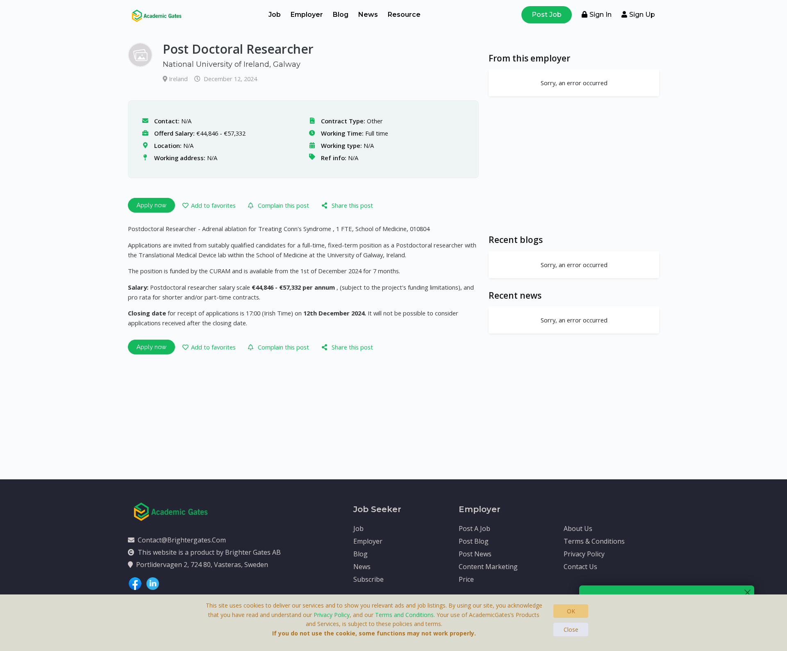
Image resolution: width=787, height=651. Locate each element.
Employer (307, 14)
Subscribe (368, 579)
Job (274, 14)
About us (578, 528)
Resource (404, 14)
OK (571, 611)
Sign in (600, 14)
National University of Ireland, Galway (231, 64)
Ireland (179, 79)
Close (571, 629)
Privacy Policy (584, 553)
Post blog (474, 541)
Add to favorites (213, 205)
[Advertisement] (574, 165)
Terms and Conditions (404, 615)
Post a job (474, 528)
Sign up (642, 14)
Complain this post (283, 205)
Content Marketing (488, 566)
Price (466, 579)
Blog (340, 14)
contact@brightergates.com (182, 539)
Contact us (580, 566)
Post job (547, 14)
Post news (475, 553)
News (368, 14)
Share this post (352, 205)
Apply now (151, 205)
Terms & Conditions (594, 541)
